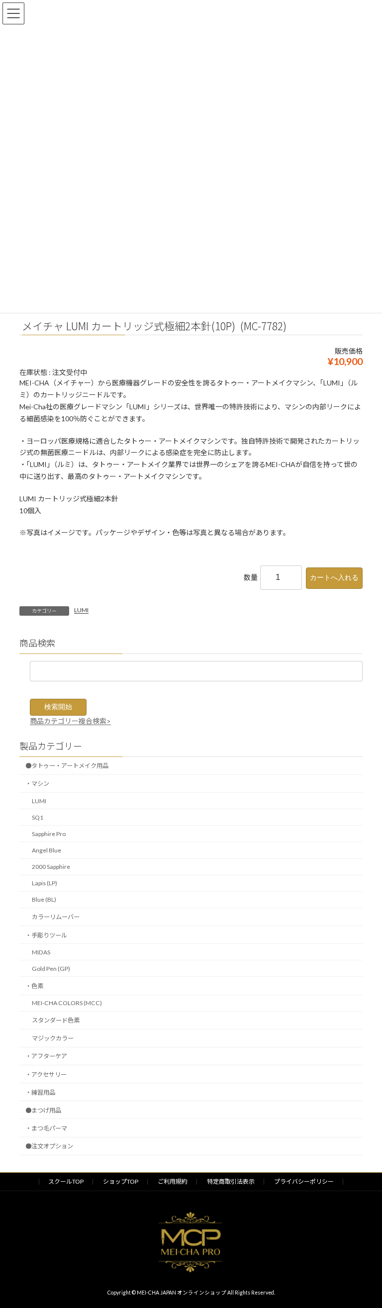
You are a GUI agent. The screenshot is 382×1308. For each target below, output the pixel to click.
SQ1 (37, 817)
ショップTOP (120, 1181)
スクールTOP (66, 1181)
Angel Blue (46, 850)
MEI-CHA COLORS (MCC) (67, 1003)
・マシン (37, 783)
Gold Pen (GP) (51, 968)
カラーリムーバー (56, 917)
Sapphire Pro (49, 834)
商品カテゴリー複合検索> (70, 720)
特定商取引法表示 (231, 1181)
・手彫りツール (46, 934)
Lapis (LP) (44, 883)
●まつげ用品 (43, 1110)
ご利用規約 (173, 1181)
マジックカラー (53, 1038)
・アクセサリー (46, 1074)
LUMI (81, 610)
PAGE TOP (364, 1258)
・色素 (34, 986)
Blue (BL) (44, 899)
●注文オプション (49, 1146)
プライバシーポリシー (304, 1181)
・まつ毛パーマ (46, 1128)
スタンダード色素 (56, 1020)
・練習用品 (40, 1092)
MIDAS (41, 952)
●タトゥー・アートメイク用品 (66, 765)
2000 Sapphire (51, 866)
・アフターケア (46, 1056)
